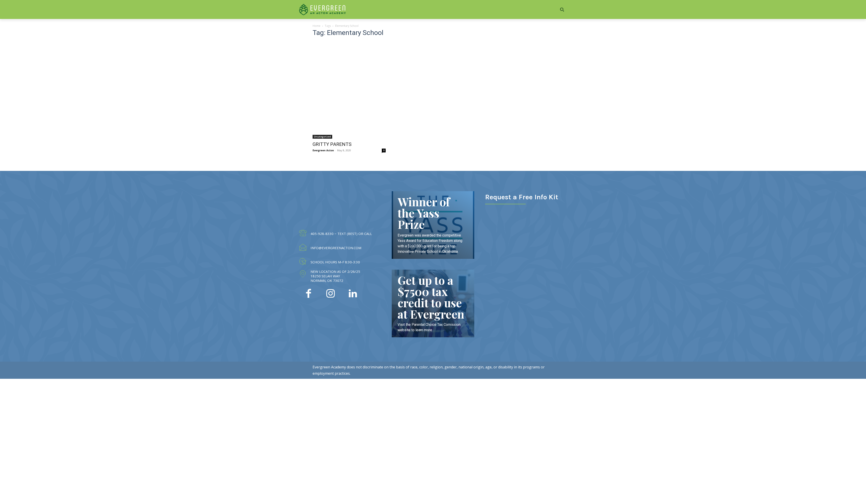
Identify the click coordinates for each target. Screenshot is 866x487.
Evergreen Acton (323, 150)
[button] (543, 9)
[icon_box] (335, 234)
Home (316, 26)
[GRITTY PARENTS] (349, 90)
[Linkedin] (353, 294)
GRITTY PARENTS (332, 144)
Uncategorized (322, 136)
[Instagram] (331, 294)
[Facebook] (308, 294)
